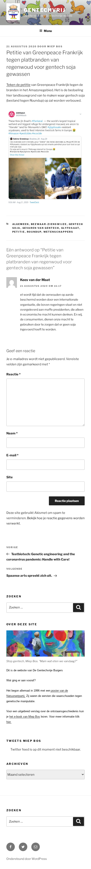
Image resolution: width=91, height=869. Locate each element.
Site (9, 477)
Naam (12, 433)
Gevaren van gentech (40, 227)
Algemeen (20, 224)
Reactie (13, 374)
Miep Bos (55, 46)
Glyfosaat (70, 227)
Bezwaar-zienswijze (49, 224)
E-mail (12, 455)
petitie (18, 231)
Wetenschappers (58, 231)
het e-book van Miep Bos (24, 716)
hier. (8, 721)
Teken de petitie (18, 85)
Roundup (34, 231)
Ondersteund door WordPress (26, 858)
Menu (48, 31)
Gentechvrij (44, 10)
